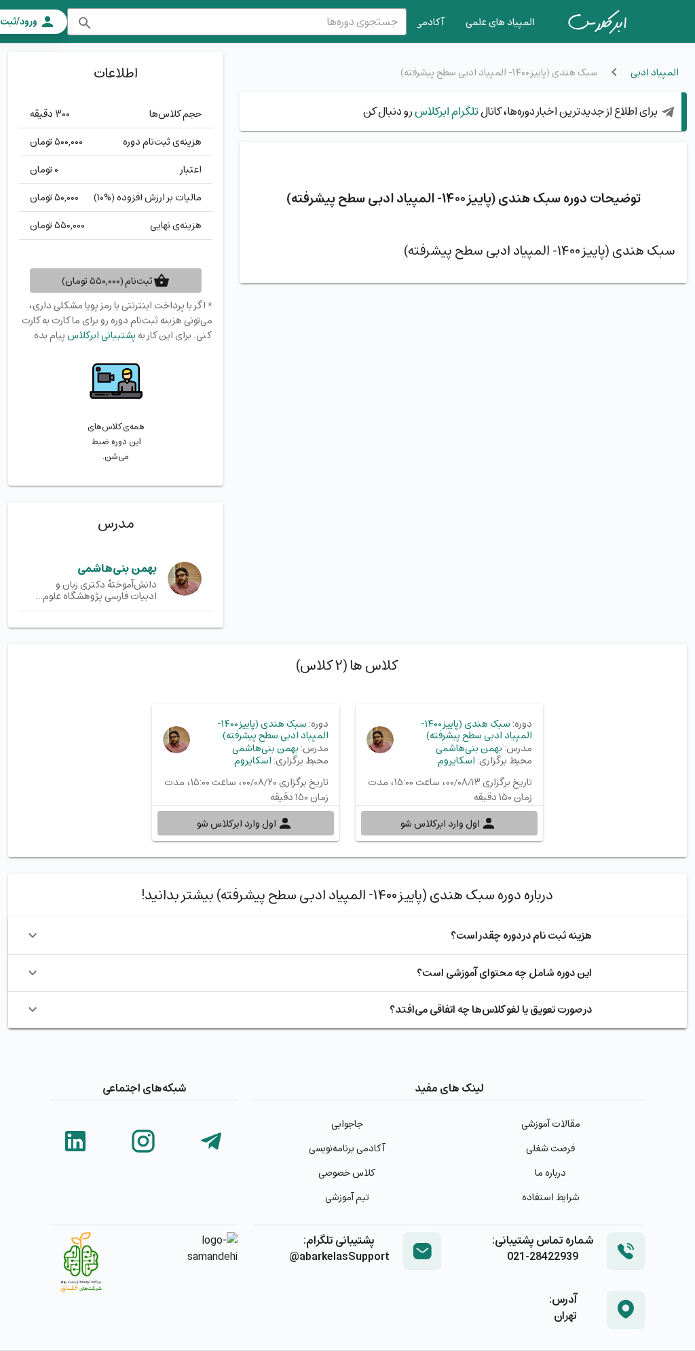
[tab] (597, 21)
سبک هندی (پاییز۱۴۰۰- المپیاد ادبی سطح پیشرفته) (476, 729)
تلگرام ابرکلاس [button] (445, 111)
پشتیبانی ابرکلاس (101, 335)
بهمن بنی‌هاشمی (117, 568)
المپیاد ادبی (655, 72)
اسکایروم (456, 760)
